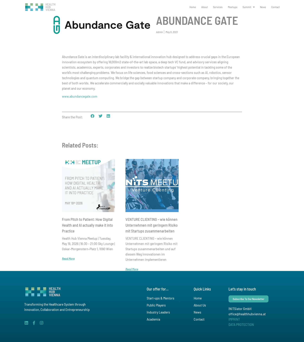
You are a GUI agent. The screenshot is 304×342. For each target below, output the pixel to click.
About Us (200, 305)
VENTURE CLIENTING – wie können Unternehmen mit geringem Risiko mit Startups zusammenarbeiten (151, 225)
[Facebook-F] (34, 323)
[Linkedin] (26, 323)
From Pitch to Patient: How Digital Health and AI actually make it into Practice (87, 225)
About (204, 7)
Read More (68, 258)
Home (192, 7)
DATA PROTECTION (241, 324)
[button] (93, 116)
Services (218, 7)
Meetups (232, 7)
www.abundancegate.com (79, 96)
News (263, 7)
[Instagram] (41, 323)
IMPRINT (234, 319)
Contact (275, 7)
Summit (247, 7)
